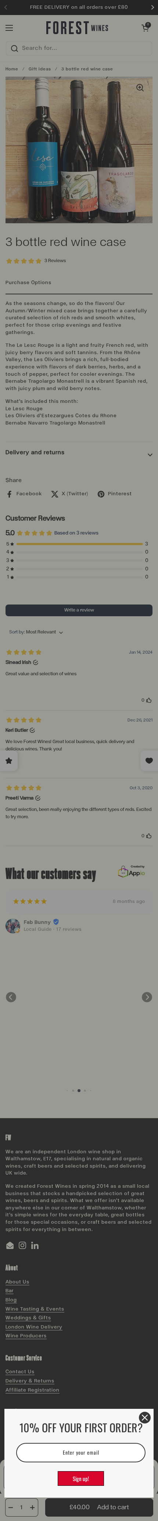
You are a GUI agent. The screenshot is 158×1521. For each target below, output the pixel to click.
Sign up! (81, 1478)
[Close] (145, 1417)
